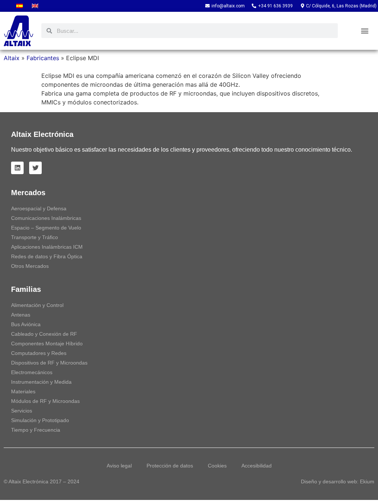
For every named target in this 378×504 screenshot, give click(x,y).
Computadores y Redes (38, 353)
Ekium (367, 481)
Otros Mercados (30, 266)
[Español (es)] (19, 6)
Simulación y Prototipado (40, 420)
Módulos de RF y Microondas (45, 401)
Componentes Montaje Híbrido (47, 343)
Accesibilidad (256, 466)
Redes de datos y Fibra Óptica (46, 256)
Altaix (12, 58)
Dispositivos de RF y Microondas (49, 363)
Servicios (21, 411)
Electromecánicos (31, 372)
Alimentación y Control (37, 305)
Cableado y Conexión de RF (44, 334)
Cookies (217, 466)
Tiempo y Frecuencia (35, 430)
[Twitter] (35, 168)
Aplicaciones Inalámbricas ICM (47, 247)
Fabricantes (43, 58)
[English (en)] (35, 6)
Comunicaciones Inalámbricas (46, 218)
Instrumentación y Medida (41, 382)
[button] (365, 31)
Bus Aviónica (26, 324)
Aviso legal (119, 466)
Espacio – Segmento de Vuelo (46, 228)
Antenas (20, 315)
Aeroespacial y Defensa (38, 208)
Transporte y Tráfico (34, 237)
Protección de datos (170, 466)
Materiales (23, 391)
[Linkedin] (17, 168)
